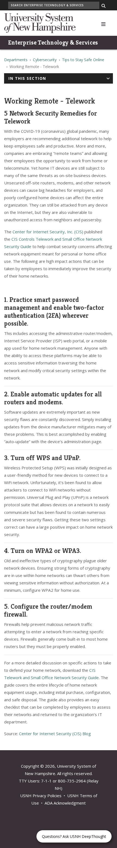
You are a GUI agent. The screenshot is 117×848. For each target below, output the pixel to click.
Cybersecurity (45, 59)
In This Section (27, 78)
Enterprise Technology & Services (53, 42)
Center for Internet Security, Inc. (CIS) (48, 231)
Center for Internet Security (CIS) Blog (55, 733)
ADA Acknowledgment (65, 803)
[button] (103, 23)
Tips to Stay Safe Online (83, 59)
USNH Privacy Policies (40, 795)
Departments (15, 59)
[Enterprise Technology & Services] (40, 22)
